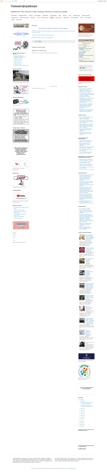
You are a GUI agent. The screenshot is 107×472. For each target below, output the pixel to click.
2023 (81, 399)
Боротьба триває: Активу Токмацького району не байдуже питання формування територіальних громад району (89, 237)
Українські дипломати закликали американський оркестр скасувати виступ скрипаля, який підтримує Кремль (86, 126)
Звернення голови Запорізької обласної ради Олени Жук (85, 224)
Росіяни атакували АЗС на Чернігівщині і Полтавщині (84, 144)
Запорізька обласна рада (19, 210)
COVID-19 (31, 15)
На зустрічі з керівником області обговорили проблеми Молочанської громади (89, 273)
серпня (82, 408)
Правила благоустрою (24, 17)
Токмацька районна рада (19, 216)
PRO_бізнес (18, 19)
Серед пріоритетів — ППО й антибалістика (85, 162)
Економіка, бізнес (44, 17)
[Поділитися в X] (38, 41)
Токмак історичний (85, 15)
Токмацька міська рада (18, 218)
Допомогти (33, 17)
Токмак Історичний (17, 60)
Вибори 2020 (66, 17)
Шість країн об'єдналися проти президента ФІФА (85, 152)
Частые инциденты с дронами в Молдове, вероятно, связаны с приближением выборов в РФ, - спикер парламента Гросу (86, 105)
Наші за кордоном (74, 17)
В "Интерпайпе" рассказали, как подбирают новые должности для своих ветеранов (86, 110)
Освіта (59, 15)
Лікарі (81, 17)
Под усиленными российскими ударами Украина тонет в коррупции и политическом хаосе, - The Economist (86, 90)
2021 (81, 422)
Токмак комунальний (18, 63)
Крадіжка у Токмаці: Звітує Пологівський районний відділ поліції (85, 228)
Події (38, 17)
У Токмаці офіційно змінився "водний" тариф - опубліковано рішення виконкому (89, 320)
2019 (81, 426)
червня (82, 411)
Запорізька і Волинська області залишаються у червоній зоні (89, 308)
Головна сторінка (53, 86)
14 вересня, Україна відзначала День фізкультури (43, 35)
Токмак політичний (17, 62)
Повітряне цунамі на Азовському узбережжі (89, 259)
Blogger (74, 468)
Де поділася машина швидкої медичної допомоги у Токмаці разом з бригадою (89, 285)
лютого (82, 417)
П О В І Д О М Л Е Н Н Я (84, 169)
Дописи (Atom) (42, 88)
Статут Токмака (88, 17)
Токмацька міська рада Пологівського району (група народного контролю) (19, 57)
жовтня (82, 401)
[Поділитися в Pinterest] (41, 41)
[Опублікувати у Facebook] (39, 41)
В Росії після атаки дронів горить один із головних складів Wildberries (86, 118)
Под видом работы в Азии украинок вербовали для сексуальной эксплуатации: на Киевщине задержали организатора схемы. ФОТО (86, 100)
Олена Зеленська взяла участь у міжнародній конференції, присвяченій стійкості (86, 201)
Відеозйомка (14, 15)
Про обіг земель (58, 17)
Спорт (70, 15)
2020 (81, 424)
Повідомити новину (23, 15)
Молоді (51, 17)
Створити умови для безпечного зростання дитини (86, 165)
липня (82, 410)
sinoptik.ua (24, 242)
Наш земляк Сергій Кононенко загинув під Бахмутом (86, 403)
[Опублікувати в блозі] (36, 41)
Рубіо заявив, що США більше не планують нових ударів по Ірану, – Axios (86, 121)
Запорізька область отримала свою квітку (89, 248)
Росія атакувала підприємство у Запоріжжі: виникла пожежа (85, 129)
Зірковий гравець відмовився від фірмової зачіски (86, 141)
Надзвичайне (45, 15)
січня (82, 418)
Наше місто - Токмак (18, 59)
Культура (65, 15)
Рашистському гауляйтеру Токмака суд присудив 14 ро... (87, 406)
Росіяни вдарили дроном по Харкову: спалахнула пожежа (85, 133)
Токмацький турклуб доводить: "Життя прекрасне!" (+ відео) (89, 296)
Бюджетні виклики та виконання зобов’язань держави (86, 160)
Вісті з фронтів (82, 208)
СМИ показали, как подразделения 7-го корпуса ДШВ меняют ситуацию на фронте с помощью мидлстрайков (86, 95)
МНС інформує (38, 15)
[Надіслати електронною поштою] (35, 41)
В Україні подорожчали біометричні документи (88, 332)
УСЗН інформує (53, 15)
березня (82, 415)
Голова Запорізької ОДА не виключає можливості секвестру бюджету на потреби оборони (85, 210)
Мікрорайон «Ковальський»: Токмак (21, 65)
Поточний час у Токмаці (85, 66)
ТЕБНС (13, 19)
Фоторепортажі (15, 17)
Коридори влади (76, 15)
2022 (81, 420)
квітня (82, 413)
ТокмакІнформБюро (24, 6)
